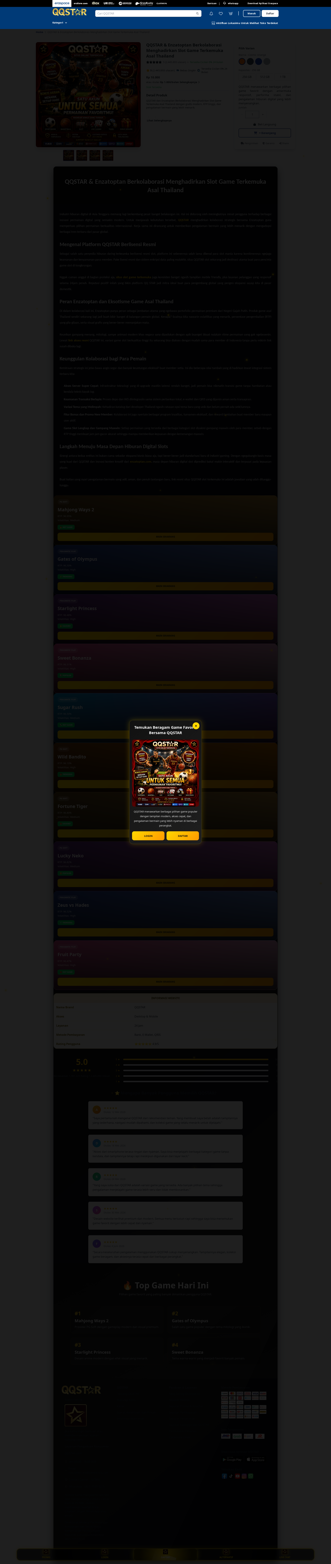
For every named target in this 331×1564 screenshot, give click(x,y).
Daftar (270, 13)
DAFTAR (183, 836)
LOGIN (148, 836)
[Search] (197, 13)
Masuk (252, 13)
